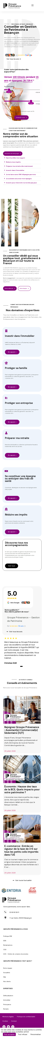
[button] (32, 5)
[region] (22, 652)
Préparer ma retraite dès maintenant (19, 166)
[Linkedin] (4, 1026)
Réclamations (7, 945)
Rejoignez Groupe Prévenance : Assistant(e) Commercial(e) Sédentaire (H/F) (21, 730)
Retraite (6, 1009)
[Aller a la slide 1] (21, 666)
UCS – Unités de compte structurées (15, 954)
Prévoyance (7, 1004)
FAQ (4, 977)
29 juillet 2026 (10, 751)
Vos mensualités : (9, 86)
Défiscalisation (8, 995)
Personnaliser (35, 1034)
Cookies (5, 1021)
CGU (4, 949)
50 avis (21, 626)
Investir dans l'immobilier (15, 170)
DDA (4, 941)
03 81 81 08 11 (14, 912)
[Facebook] (8, 1026)
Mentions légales (8, 1017)
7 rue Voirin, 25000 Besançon (20, 918)
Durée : (6, 98)
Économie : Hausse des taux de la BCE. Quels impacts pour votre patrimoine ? (22, 789)
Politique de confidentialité (26, 1017)
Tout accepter (9, 1034)
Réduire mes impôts (13, 162)
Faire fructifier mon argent (15, 158)
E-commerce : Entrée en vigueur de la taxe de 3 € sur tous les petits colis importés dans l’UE (21, 850)
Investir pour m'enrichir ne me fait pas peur (21, 183)
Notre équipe (7, 968)
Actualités (6, 972)
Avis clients (7, 981)
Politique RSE (7, 936)
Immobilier (6, 1000)
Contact (14, 1021)
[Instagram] (12, 1026)
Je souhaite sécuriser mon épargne (19, 179)
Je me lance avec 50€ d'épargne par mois (21, 174)
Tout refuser (22, 1034)
